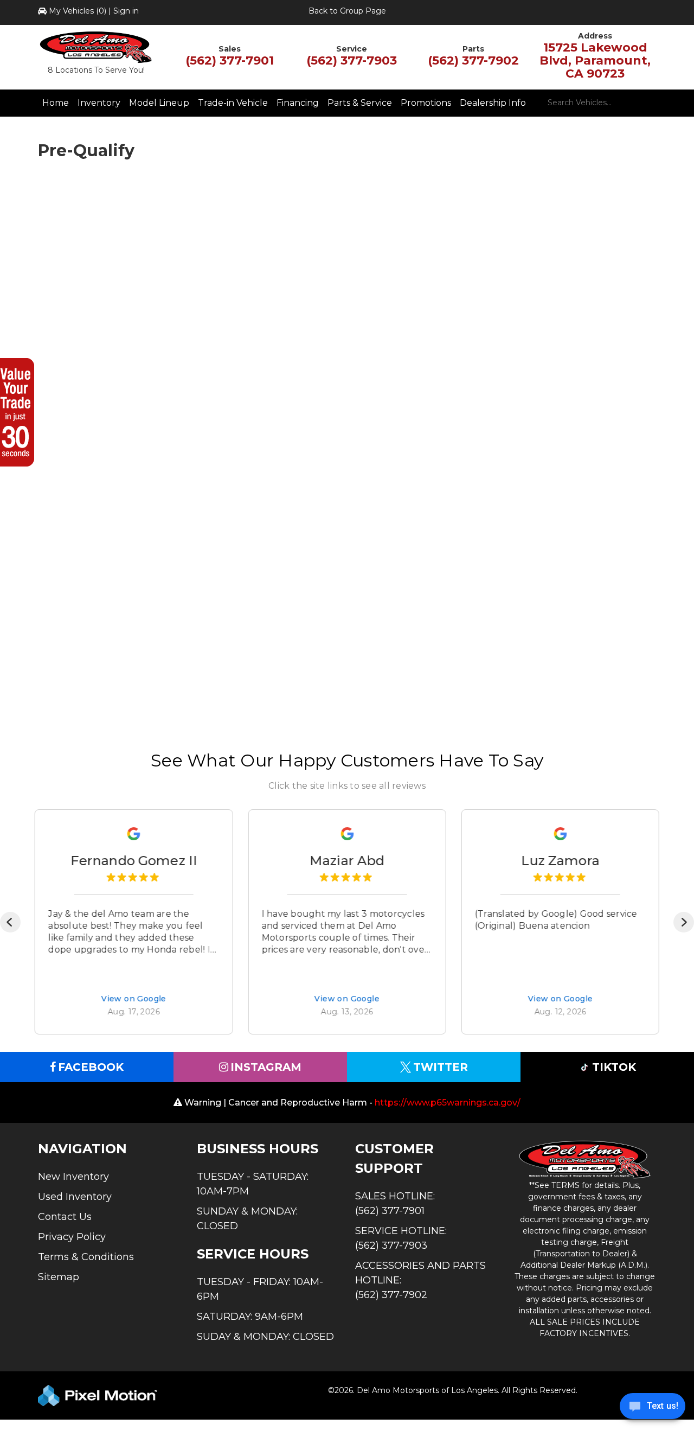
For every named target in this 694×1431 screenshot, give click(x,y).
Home (55, 103)
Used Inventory (75, 1197)
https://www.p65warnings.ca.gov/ (447, 1102)
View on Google (133, 999)
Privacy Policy (72, 1237)
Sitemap (58, 1277)
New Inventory (73, 1177)
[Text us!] (652, 1409)
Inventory (99, 103)
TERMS (565, 1185)
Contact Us (65, 1217)
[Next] (683, 922)
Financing (298, 103)
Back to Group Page (347, 11)
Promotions (426, 103)
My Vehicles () (77, 11)
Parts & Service (359, 103)
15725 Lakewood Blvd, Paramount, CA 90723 (595, 60)
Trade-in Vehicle (233, 103)
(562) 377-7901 (229, 60)
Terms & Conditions (86, 1257)
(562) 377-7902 (473, 60)
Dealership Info (493, 103)
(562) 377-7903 (351, 60)
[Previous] (10, 922)
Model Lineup (159, 103)
